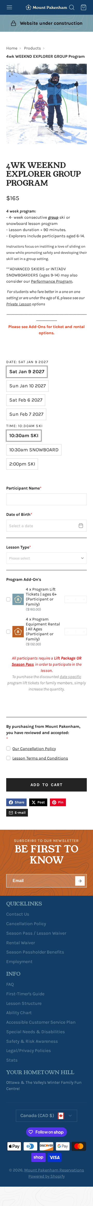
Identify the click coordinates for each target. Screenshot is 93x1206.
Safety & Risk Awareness (32, 1041)
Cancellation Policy (26, 923)
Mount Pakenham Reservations (54, 1170)
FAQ (10, 984)
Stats (12, 1060)
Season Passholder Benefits (35, 952)
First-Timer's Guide (25, 993)
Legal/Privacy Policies (28, 1050)
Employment (19, 961)
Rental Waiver (20, 942)
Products (32, 48)
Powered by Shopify (46, 1176)
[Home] (46, 7)
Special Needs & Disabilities (35, 1031)
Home (11, 48)
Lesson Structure (24, 1003)
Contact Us (17, 914)
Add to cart (46, 784)
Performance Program (51, 281)
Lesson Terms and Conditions (40, 758)
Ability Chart (19, 1012)
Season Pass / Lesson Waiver (36, 933)
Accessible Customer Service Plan (41, 1022)
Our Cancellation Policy (34, 748)
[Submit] (80, 881)
